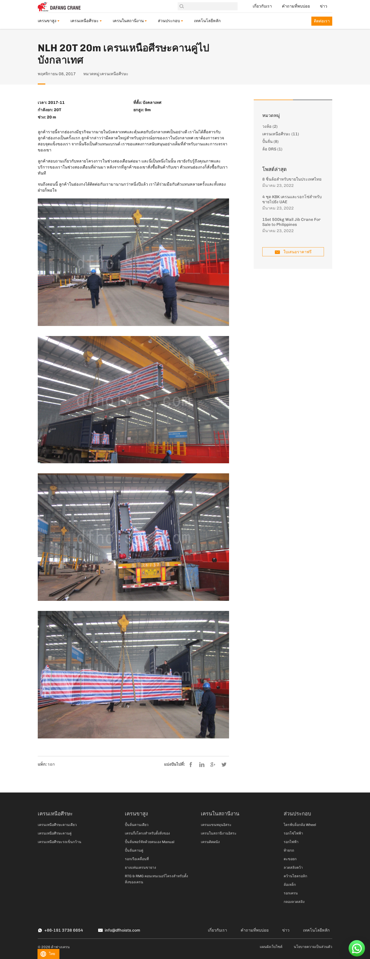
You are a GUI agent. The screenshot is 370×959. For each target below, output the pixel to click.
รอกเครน (291, 893)
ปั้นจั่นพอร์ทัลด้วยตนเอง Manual (149, 842)
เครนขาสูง (47, 20)
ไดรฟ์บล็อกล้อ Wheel (300, 825)
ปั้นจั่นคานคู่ (134, 850)
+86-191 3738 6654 (63, 930)
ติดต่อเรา (322, 21)
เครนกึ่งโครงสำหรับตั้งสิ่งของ (147, 833)
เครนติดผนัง (210, 842)
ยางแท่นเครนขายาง (140, 867)
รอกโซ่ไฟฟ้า (293, 833)
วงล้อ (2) (270, 126)
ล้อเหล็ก (290, 885)
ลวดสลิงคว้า (293, 867)
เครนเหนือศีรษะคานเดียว (57, 825)
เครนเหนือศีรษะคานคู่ (54, 833)
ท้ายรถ (289, 850)
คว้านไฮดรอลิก (295, 876)
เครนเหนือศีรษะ (84, 20)
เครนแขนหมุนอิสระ (216, 825)
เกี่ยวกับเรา (262, 6)
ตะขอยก (290, 859)
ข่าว (323, 6)
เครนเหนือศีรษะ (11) (280, 134)
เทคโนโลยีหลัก (207, 20)
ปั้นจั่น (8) (270, 141)
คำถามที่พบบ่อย (296, 6)
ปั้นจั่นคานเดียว (137, 825)
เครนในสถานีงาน (128, 20)
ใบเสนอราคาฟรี (297, 251)
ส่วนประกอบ (169, 20)
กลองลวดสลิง (294, 902)
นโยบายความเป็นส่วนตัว (313, 947)
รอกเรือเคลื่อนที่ (137, 859)
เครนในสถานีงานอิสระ (219, 833)
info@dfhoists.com (122, 930)
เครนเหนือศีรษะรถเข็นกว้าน (59, 842)
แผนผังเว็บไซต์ (271, 947)
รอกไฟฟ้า (291, 842)
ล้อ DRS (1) (272, 149)
